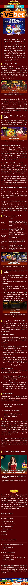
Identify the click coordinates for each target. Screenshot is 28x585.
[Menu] (2, 2)
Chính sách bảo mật (8, 521)
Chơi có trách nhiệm (8, 526)
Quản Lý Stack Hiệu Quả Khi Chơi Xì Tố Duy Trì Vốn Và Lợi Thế (14, 477)
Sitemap (5, 534)
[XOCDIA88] (14, 2)
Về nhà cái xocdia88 (8, 518)
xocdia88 (12, 544)
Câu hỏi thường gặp (8, 529)
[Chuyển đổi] (2, 404)
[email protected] (10, 552)
